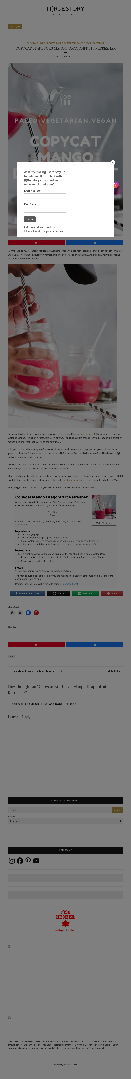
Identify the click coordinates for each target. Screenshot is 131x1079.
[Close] (113, 162)
